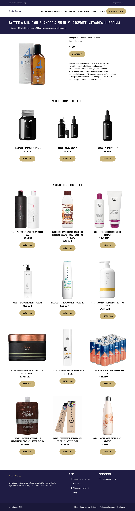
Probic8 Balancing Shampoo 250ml (27, 302)
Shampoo (96, 38)
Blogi (102, 11)
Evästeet (94, 507)
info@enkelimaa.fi (118, 3)
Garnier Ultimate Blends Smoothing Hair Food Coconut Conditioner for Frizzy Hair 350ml (67, 235)
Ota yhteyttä (85, 507)
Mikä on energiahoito (81, 479)
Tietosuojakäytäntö (107, 507)
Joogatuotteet (116, 11)
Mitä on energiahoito (51, 11)
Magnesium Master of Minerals (27, 148)
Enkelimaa (70, 11)
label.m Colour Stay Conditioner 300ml (68, 370)
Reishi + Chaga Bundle (67, 148)
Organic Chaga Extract (108, 148)
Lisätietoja (77, 54)
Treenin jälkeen (85, 38)
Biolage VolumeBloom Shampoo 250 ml (67, 302)
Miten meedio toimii (87, 11)
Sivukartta (121, 507)
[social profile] (25, 3)
